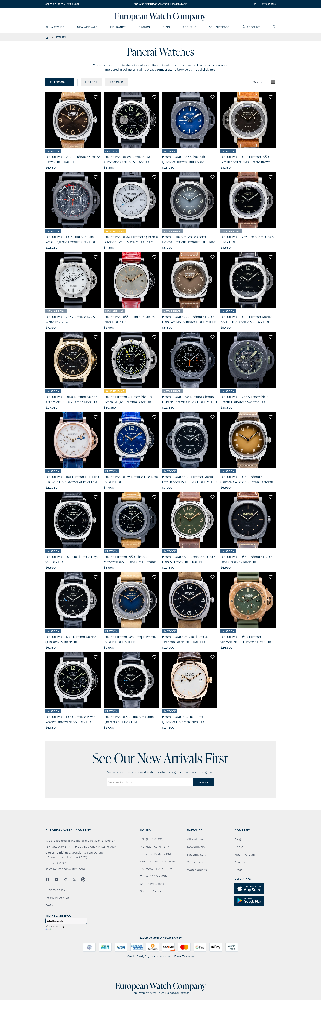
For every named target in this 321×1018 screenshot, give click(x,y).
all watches (54, 27)
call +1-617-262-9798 (264, 4)
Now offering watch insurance (160, 4)
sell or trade (219, 27)
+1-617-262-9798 (57, 863)
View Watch (73, 119)
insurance (118, 27)
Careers (239, 862)
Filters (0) (57, 82)
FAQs (49, 905)
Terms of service (57, 897)
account (253, 27)
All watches (195, 839)
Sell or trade (195, 862)
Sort (256, 82)
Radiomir (116, 82)
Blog (237, 839)
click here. (209, 69)
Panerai (61, 37)
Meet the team (244, 854)
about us (189, 27)
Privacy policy (55, 890)
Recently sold (196, 854)
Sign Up (203, 782)
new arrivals (87, 27)
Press (238, 869)
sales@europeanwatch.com (62, 4)
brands (144, 27)
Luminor (91, 82)
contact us (164, 69)
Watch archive (197, 869)
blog (166, 27)
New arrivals (196, 847)
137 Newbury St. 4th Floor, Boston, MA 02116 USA (80, 846)
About (238, 847)
